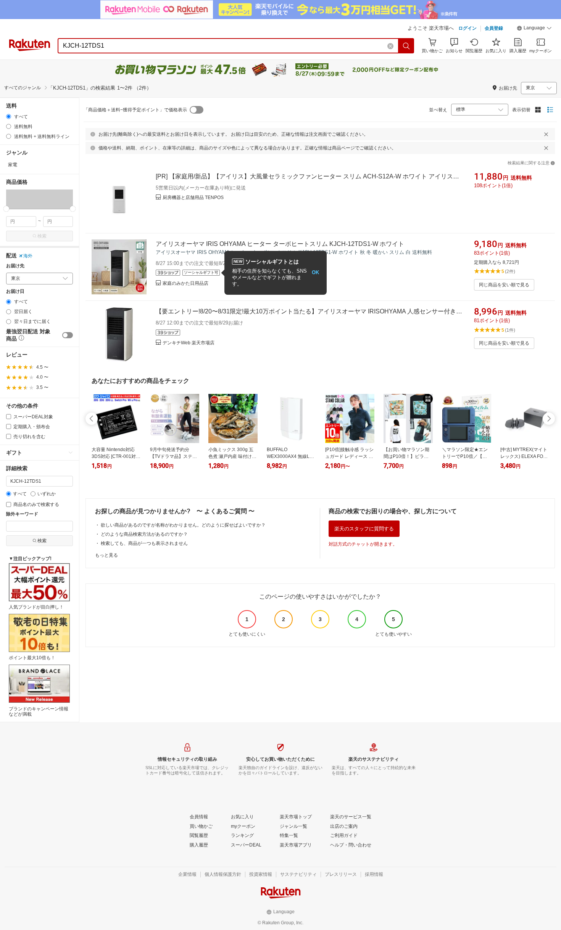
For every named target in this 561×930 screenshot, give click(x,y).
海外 (27, 256)
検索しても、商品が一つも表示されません (144, 543)
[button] (534, 29)
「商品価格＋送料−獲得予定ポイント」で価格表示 (135, 109)
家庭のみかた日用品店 (185, 283)
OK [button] (315, 272)
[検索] (406, 45)
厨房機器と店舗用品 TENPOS (193, 197)
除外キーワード (22, 514)
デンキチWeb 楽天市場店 (188, 342)
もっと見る (106, 555)
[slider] (6, 209)
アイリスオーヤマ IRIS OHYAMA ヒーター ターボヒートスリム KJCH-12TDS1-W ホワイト (280, 244)
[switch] (67, 335)
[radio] (8, 116)
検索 (42, 236)
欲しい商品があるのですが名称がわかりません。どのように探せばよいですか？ (183, 525)
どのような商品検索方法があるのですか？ (144, 534)
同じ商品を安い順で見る (504, 285)
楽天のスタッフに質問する (364, 529)
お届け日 (15, 291)
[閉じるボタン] (546, 134)
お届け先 (15, 265)
